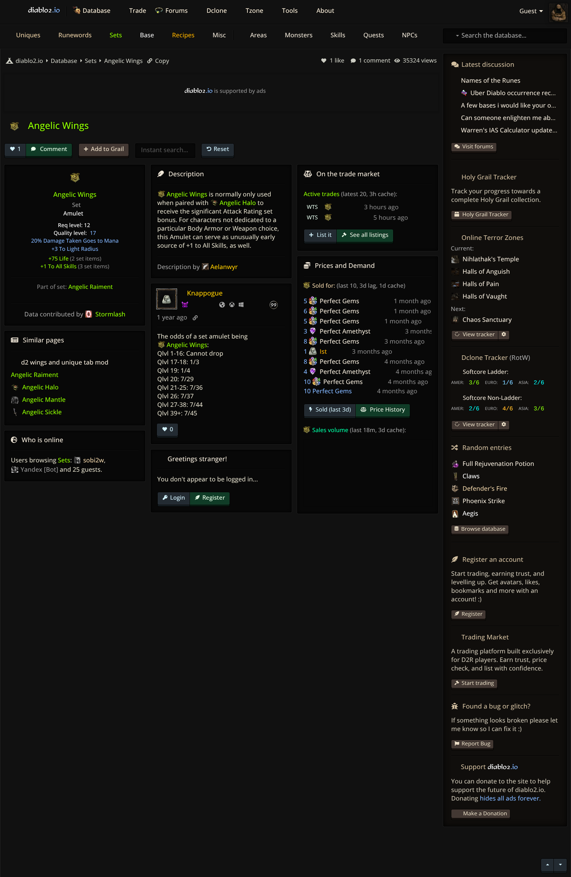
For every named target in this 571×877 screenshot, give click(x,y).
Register (213, 497)
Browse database (483, 529)
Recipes (183, 35)
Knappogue (205, 292)
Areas (258, 35)
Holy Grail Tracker (484, 214)
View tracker (478, 334)
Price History (386, 409)
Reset (221, 149)
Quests (373, 35)
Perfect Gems (339, 301)
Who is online (42, 439)
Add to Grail (107, 149)
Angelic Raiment (90, 287)
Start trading (477, 683)
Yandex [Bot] (39, 469)
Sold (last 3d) (332, 409)
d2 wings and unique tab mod (64, 362)
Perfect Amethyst (345, 331)
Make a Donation (485, 813)
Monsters (298, 35)
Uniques (27, 35)
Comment (52, 149)
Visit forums (477, 146)
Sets (115, 35)
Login (177, 497)
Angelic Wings (123, 61)
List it (323, 235)
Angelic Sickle (41, 412)
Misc (218, 35)
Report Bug (475, 743)
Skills (337, 35)
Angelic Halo (40, 387)
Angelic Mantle (43, 399)
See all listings (368, 235)
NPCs (409, 35)
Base (146, 35)
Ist (323, 351)
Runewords (74, 35)
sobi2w (93, 460)
